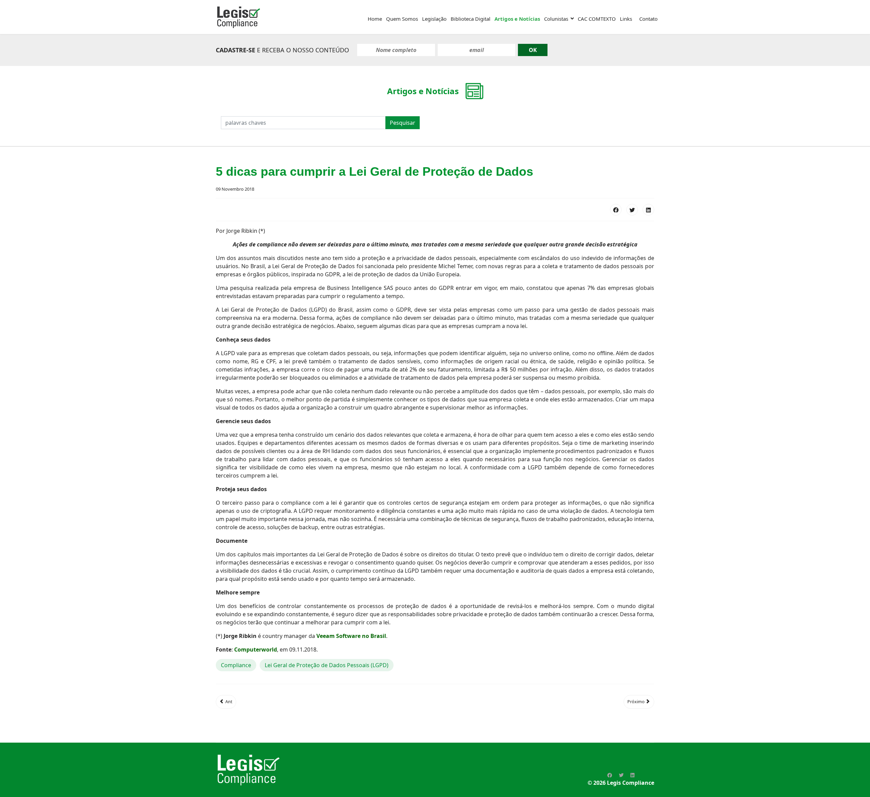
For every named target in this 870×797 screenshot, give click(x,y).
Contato (648, 18)
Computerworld (255, 649)
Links (626, 18)
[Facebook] (616, 209)
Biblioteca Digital (470, 18)
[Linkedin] (632, 775)
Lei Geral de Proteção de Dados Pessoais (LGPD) (326, 665)
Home (375, 18)
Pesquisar (402, 122)
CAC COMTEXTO (597, 18)
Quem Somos (402, 18)
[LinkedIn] (648, 209)
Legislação (434, 18)
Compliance (236, 665)
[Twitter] (632, 209)
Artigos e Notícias (517, 18)
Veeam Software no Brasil (351, 636)
